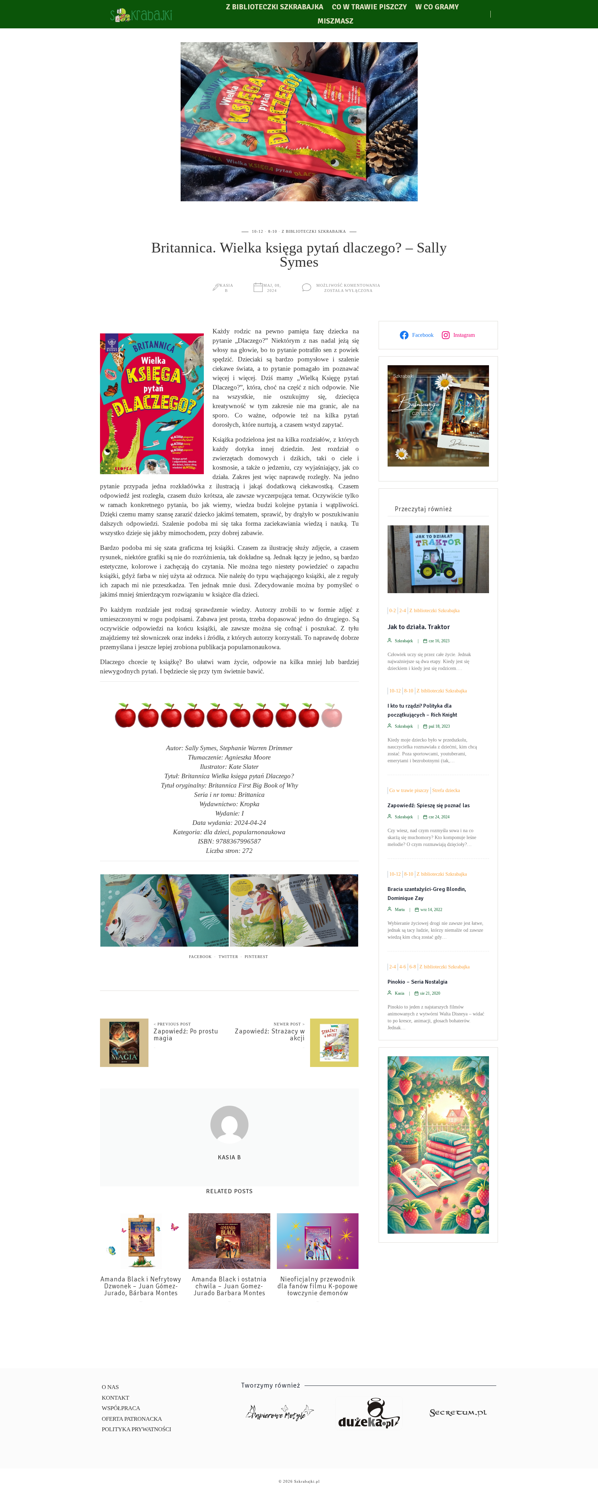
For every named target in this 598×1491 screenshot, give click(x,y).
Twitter (228, 957)
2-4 (402, 610)
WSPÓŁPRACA (121, 1408)
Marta (400, 909)
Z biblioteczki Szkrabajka (274, 6)
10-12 (257, 231)
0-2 (392, 610)
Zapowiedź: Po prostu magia (186, 1034)
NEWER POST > (289, 1024)
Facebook (200, 957)
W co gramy (437, 6)
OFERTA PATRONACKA (132, 1419)
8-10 (272, 231)
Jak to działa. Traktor (419, 627)
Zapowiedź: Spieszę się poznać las (429, 805)
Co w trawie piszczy (369, 6)
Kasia (399, 993)
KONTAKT (115, 1398)
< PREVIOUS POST (172, 1024)
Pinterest (256, 957)
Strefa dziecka (446, 790)
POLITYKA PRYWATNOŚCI (136, 1429)
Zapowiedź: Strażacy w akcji (270, 1034)
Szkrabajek (404, 640)
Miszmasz (335, 21)
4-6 (402, 966)
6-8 (412, 966)
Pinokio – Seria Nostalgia (417, 981)
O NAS (110, 1387)
